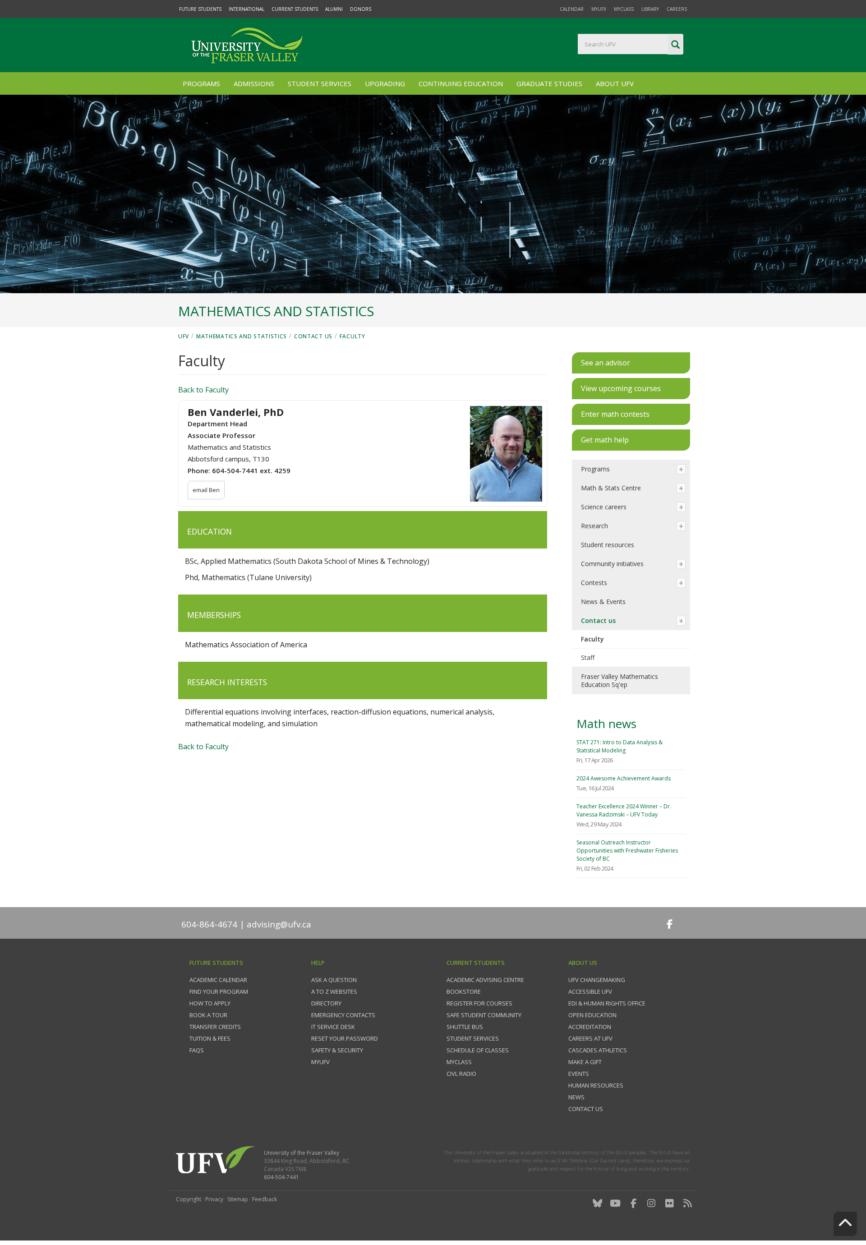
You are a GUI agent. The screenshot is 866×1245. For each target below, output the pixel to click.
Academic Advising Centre (485, 980)
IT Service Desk (333, 1027)
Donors (360, 9)
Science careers (603, 507)
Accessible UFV (590, 991)
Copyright (188, 1199)
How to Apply (209, 1003)
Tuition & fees (209, 1038)
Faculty (352, 336)
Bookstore (464, 991)
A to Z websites (334, 991)
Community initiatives (612, 563)
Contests (594, 582)
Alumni (334, 9)
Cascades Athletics (597, 1050)
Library (650, 9)
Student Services (319, 83)
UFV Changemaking (596, 980)
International (246, 9)
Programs (201, 83)
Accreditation (589, 1027)
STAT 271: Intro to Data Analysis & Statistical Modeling (619, 746)
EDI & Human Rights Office (606, 1003)
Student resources (607, 544)
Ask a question (334, 980)
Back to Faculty (203, 390)
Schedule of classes (478, 1050)
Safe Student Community (484, 1015)
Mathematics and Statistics (241, 336)
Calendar (572, 9)
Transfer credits (215, 1027)
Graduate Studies (549, 83)
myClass (624, 9)
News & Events (603, 601)
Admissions (254, 83)
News (576, 1097)
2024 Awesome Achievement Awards (623, 778)
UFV (183, 336)
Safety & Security (337, 1050)
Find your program (218, 991)
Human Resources (595, 1085)
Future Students (200, 9)
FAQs (196, 1050)
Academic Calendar (218, 980)
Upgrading (385, 83)
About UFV (615, 83)
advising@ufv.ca (279, 924)
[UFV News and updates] (687, 1203)
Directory (326, 1003)
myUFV (598, 9)
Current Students (295, 9)
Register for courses (479, 1003)
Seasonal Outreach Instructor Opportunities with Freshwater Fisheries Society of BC (627, 850)
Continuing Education (461, 83)
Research (594, 525)
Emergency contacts (343, 1015)
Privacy (214, 1199)
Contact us (313, 336)
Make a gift (585, 1062)
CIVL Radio (461, 1074)
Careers (677, 9)
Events (578, 1074)
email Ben (206, 490)
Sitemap (237, 1199)
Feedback (264, 1199)
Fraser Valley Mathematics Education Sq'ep (619, 680)
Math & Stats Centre (611, 488)
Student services (473, 1038)
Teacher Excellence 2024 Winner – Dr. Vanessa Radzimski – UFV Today (623, 810)
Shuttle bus (465, 1027)
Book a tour (208, 1015)
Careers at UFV (590, 1038)
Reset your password (344, 1038)
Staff (587, 657)
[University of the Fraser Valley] (246, 45)
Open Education (592, 1015)
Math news (606, 723)
